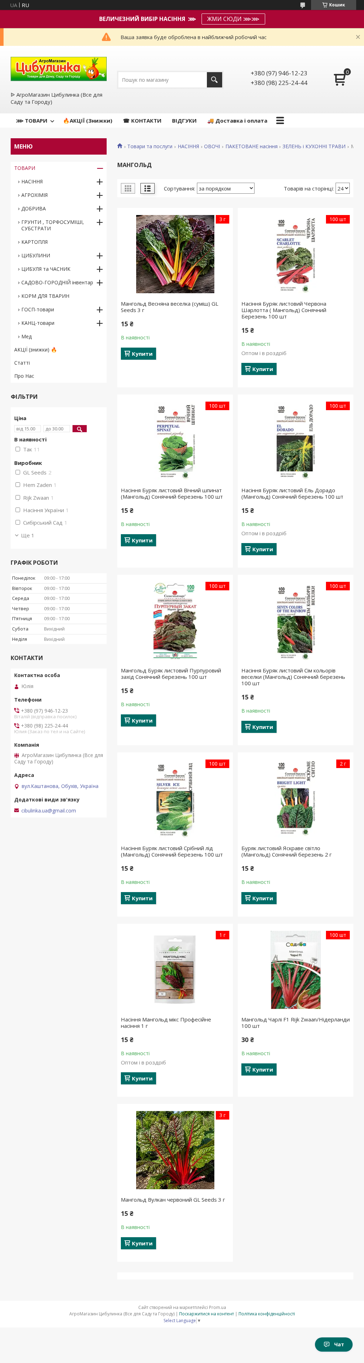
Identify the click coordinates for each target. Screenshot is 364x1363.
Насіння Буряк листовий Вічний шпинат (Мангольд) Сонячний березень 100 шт (172, 493)
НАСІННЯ (188, 146)
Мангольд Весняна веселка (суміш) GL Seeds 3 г (169, 306)
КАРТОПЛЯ (34, 241)
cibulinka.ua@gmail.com (48, 810)
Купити (142, 353)
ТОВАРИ (24, 168)
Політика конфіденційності (267, 1314)
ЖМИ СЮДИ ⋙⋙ (233, 19)
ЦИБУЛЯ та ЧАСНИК (45, 268)
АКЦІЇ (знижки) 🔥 (35, 349)
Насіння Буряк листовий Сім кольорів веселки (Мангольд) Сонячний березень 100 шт (293, 676)
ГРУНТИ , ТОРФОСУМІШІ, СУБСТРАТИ (52, 225)
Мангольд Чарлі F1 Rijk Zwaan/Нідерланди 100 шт (295, 1022)
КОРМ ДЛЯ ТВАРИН (45, 296)
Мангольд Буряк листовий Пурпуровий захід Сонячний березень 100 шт (171, 673)
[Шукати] (214, 79)
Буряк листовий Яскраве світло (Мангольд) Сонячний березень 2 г (286, 851)
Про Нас (24, 375)
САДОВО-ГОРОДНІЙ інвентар (57, 282)
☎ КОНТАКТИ (142, 120)
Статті (22, 362)
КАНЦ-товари (37, 323)
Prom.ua (217, 1307)
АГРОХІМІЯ (34, 195)
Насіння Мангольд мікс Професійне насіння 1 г (166, 1022)
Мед (26, 336)
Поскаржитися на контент (206, 1314)
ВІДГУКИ (184, 120)
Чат (339, 1344)
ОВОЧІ (212, 146)
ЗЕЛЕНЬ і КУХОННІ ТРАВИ (314, 146)
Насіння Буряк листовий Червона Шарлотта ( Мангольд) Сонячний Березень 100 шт (283, 310)
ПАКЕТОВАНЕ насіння (251, 146)
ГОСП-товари (37, 309)
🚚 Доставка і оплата (237, 120)
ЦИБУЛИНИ (35, 255)
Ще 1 (27, 535)
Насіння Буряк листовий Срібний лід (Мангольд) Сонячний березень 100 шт (172, 851)
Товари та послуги (149, 146)
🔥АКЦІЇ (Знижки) (87, 120)
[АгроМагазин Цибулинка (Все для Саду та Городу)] (59, 68)
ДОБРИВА (33, 208)
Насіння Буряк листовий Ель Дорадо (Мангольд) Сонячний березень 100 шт (292, 493)
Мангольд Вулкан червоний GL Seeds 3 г (173, 1199)
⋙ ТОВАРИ (31, 120)
